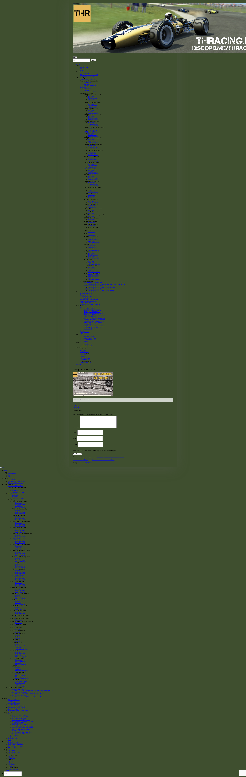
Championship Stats (90, 85)
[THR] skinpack (84, 332)
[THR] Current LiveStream (88, 338)
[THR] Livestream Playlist (88, 339)
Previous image (77, 406)
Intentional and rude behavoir (89, 299)
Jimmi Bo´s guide (85, 302)
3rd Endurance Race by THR (93, 282)
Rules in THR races (86, 293)
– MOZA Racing (85, 358)
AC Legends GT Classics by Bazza (94, 315)
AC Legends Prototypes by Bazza (94, 325)
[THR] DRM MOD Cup (91, 132)
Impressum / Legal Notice (80, 460)
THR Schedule (84, 73)
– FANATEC (83, 355)
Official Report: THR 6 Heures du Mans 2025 (101, 290)
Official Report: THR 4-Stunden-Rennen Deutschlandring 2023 (107, 284)
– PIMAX (83, 356)
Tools (81, 333)
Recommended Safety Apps (88, 301)
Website (75, 444)
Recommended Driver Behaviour (90, 304)
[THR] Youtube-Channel (87, 336)
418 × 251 (87, 399)
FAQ (81, 68)
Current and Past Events (87, 76)
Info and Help (84, 67)
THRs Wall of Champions (87, 79)
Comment (76, 428)
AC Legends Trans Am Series (93, 327)
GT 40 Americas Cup (90, 169)
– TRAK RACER (85, 359)
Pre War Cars (88, 324)
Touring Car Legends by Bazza (93, 313)
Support (78, 364)
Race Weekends (93, 101)
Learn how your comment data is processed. (110, 457)
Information (87, 82)
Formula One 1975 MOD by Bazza (94, 319)
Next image (76, 407)
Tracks (82, 330)
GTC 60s (83, 87)
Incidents (83, 295)
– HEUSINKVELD (85, 362)
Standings (87, 84)
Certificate (91, 99)
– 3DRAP (83, 350)
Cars (81, 307)
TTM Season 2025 (93, 275)
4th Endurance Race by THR (93, 285)
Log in (90, 462)
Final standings (92, 153)
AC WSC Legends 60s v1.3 (92, 310)
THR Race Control (85, 298)
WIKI (81, 70)
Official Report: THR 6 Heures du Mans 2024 (101, 287)
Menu (74, 57)
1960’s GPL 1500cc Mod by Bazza (94, 318)
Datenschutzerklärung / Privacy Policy (103, 460)
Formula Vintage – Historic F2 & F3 (95, 321)
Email (75, 438)
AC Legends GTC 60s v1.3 (92, 312)
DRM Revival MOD (90, 316)
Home (78, 64)
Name (75, 432)
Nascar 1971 (88, 329)
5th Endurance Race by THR (93, 289)
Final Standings (92, 98)
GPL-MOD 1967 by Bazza (92, 309)
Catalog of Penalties (86, 296)
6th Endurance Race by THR (89, 75)
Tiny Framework (82, 462)
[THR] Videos (84, 341)
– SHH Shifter (84, 352)
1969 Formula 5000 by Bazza (93, 322)
